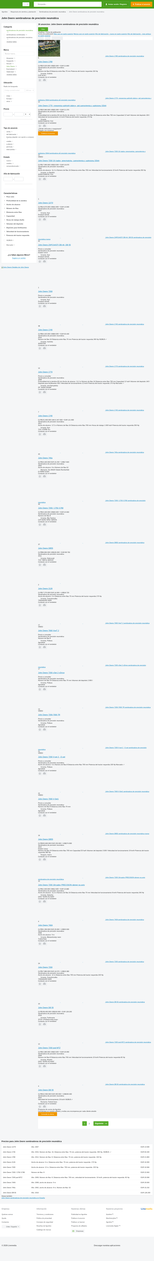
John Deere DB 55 (46, 1008)
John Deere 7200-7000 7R (49, 715)
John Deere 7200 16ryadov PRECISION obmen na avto (61, 885)
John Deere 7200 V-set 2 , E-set (51, 757)
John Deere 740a (45, 458)
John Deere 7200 (45, 291)
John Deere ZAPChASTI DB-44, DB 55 (54, 245)
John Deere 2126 (45, 589)
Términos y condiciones (45, 1214)
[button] (40, 80)
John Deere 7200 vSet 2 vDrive (51, 673)
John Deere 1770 (45, 372)
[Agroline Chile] (11, 4)
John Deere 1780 (45, 62)
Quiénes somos (7, 1214)
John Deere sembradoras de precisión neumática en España (23, 1198)
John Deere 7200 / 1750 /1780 (50, 508)
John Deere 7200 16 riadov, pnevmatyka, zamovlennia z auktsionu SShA (68, 161)
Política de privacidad (44, 1218)
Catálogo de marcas (44, 1230)
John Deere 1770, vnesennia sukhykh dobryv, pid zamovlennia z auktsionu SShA (72, 106)
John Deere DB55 (45, 548)
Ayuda (4, 1218)
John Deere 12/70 (45, 203)
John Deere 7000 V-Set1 (48, 799)
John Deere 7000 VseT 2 (48, 631)
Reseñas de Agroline (44, 1226)
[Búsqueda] (36, 4)
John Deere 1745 (45, 330)
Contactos (5, 1222)
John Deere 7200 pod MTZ (49, 1048)
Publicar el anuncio (48, 133)
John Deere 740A (45, 925)
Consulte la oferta (47, 1114)
